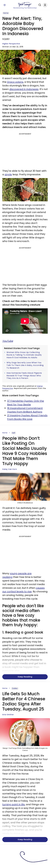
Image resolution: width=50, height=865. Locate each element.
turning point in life (13, 804)
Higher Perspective (11, 43)
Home (5, 13)
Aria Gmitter (8, 714)
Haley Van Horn (9, 469)
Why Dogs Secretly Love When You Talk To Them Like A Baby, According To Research (25, 365)
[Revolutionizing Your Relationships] (25, 4)
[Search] (39, 5)
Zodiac (15, 688)
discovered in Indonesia (23, 89)
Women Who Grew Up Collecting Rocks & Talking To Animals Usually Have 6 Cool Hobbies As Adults (24, 355)
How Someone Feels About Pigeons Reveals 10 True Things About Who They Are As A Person (24, 376)
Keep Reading (25, 676)
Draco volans (15, 82)
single (8, 174)
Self (13, 433)
